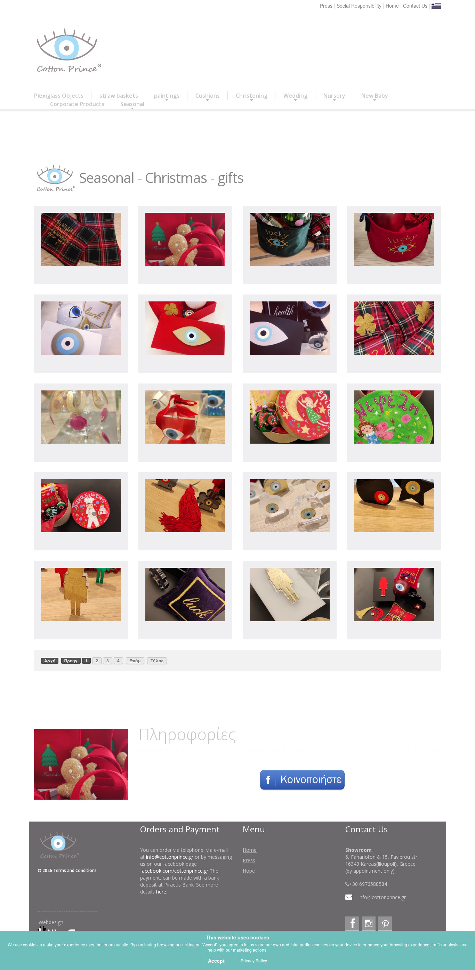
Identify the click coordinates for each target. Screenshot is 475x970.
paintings (166, 95)
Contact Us (415, 5)
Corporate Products (77, 104)
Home (392, 5)
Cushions (207, 95)
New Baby (374, 95)
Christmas (176, 177)
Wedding (295, 95)
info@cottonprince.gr (169, 857)
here (161, 891)
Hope (249, 870)
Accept (216, 960)
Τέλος (157, 660)
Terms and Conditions (75, 870)
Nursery (334, 95)
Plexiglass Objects (58, 95)
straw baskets (118, 95)
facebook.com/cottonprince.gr (174, 870)
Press (326, 5)
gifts (230, 177)
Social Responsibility (359, 5)
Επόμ (135, 660)
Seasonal (132, 104)
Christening (251, 95)
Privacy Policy (254, 960)
